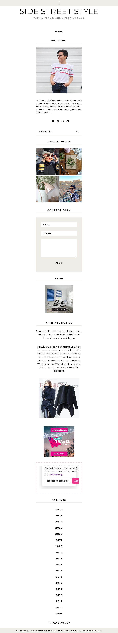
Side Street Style (59, 11)
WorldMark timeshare (59, 353)
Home (59, 31)
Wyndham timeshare (52, 367)
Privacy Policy (59, 623)
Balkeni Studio (91, 630)
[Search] (77, 131)
